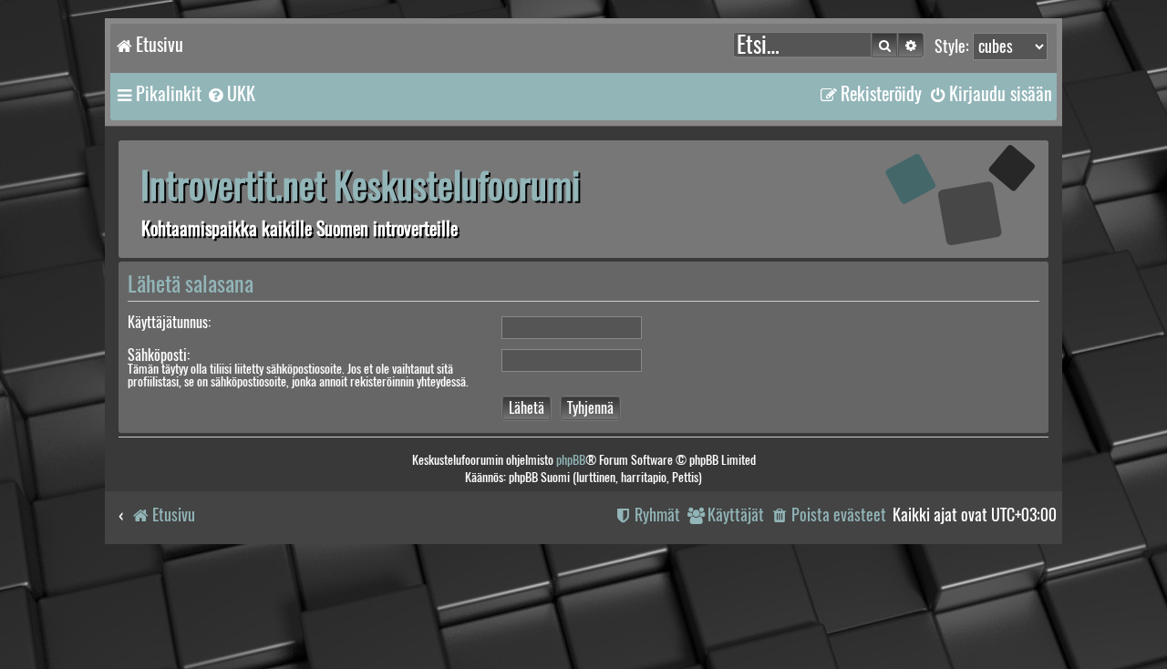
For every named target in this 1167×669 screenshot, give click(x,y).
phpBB (570, 459)
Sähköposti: (159, 355)
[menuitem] (230, 94)
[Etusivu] (934, 198)
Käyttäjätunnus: (169, 322)
